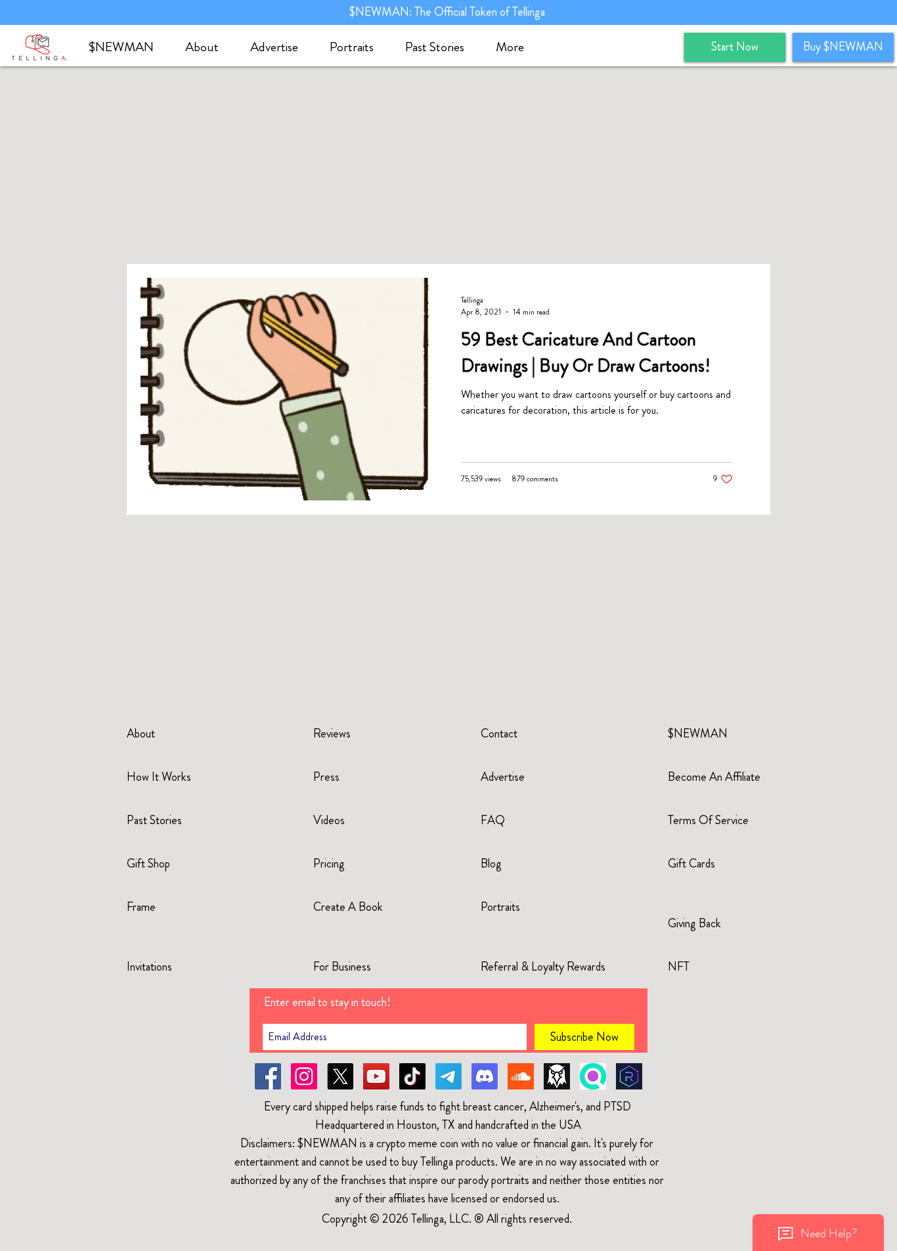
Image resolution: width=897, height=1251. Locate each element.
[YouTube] (376, 1076)
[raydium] (629, 1076)
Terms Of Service (708, 820)
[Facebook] (268, 1076)
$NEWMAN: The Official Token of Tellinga (448, 11)
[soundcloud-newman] (521, 1076)
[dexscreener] (557, 1076)
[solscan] (593, 1076)
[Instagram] (304, 1076)
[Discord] (484, 1076)
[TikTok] (412, 1076)
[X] (340, 1076)
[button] (207, 47)
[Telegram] (448, 1076)
